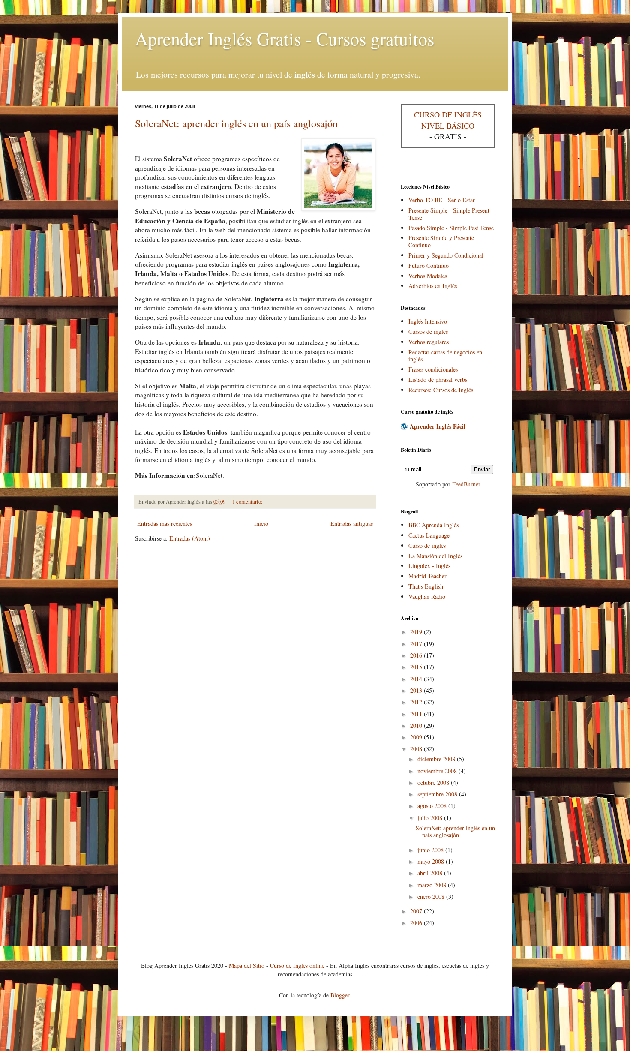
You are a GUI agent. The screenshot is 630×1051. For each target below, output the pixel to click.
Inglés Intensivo (427, 321)
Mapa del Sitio (246, 965)
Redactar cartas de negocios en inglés (445, 355)
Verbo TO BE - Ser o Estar (441, 200)
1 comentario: (247, 501)
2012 (417, 702)
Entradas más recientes (164, 523)
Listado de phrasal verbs (437, 379)
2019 (417, 632)
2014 (417, 679)
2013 (417, 690)
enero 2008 (431, 896)
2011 (417, 714)
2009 (417, 737)
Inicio (261, 523)
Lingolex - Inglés (429, 566)
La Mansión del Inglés (435, 556)
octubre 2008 (434, 782)
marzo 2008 (432, 885)
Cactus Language (429, 535)
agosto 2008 (432, 806)
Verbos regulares (428, 342)
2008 (417, 749)
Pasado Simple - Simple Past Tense (451, 228)
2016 (417, 655)
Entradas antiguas (351, 523)
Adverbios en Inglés (432, 286)
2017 (417, 644)
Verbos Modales (427, 276)
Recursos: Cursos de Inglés (440, 390)
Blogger (339, 995)
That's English (425, 586)
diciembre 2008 (437, 759)
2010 (417, 725)
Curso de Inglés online (297, 965)
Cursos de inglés (428, 331)
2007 (417, 911)
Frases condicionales (433, 369)
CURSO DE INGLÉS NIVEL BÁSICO (448, 119)
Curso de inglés (427, 545)
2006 (417, 923)
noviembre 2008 (438, 771)
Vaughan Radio (426, 596)
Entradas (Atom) (189, 538)
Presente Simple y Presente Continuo (441, 241)
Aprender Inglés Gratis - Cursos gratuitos (284, 39)
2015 (417, 667)
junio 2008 (431, 850)
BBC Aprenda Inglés (433, 525)
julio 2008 (430, 818)
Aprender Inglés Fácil (437, 426)
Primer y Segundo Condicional (445, 255)
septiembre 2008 (438, 794)
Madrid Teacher (427, 576)
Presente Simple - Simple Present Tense (448, 214)
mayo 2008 (431, 861)
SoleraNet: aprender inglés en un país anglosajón (236, 123)
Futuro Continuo (428, 265)
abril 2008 (430, 873)
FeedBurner (466, 484)
